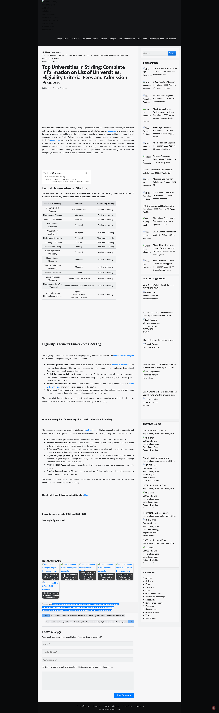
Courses (76, 38)
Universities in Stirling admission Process (100, 607)
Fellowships (171, 38)
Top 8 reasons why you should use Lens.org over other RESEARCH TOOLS (157, 314)
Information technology (155, 596)
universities (55, 140)
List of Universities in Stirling (54, 176)
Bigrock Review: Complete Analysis (158, 339)
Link (86, 494)
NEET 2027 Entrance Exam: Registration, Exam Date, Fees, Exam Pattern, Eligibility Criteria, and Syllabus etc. (159, 487)
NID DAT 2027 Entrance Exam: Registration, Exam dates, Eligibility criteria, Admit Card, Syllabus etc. (158, 459)
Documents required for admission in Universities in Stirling (72, 604)
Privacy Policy (127, 706)
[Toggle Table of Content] (86, 173)
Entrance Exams (100, 38)
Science (67, 38)
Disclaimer (96, 706)
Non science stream (154, 602)
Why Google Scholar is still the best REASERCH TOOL (158, 286)
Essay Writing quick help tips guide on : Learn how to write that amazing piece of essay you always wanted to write (160, 393)
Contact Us (140, 706)
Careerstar (116, 709)
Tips (120, 38)
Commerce (86, 38)
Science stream (152, 612)
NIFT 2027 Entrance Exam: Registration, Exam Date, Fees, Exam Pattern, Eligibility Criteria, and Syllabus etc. (159, 432)
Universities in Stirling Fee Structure (80, 610)
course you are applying (123, 355)
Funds (148, 590)
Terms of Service (83, 706)
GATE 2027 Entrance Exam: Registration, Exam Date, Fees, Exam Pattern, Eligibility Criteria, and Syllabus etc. (159, 542)
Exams (148, 584)
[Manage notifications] (213, 708)
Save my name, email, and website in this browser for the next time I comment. (79, 666)
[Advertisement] (88, 109)
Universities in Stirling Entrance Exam (55, 610)
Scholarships (129, 38)
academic (112, 130)
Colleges (112, 38)
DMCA (106, 706)
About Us (115, 706)
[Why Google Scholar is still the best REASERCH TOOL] (151, 299)
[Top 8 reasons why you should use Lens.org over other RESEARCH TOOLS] (151, 326)
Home (59, 38)
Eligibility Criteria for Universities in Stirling (61, 179)
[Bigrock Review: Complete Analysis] (151, 351)
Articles (148, 577)
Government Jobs (156, 38)
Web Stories (150, 618)
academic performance (122, 364)
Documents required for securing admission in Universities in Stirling (70, 182)
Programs (149, 605)
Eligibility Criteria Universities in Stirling (105, 604)
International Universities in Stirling (54, 607)
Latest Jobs (142, 38)
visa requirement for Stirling (103, 610)
